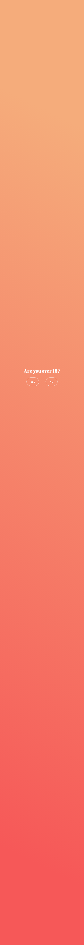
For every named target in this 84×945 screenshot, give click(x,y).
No (52, 381)
